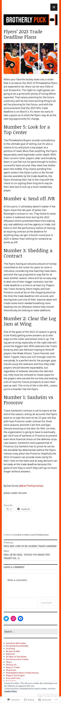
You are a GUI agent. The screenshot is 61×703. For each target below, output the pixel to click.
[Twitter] (6, 618)
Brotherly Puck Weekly (17, 646)
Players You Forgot (15, 675)
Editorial (10, 654)
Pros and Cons (13, 678)
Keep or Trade (13, 667)
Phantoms (11, 670)
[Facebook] (20, 618)
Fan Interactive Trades (17, 659)
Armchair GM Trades (16, 643)
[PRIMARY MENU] (53, 7)
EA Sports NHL (13, 651)
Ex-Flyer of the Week (16, 656)
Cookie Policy (10, 691)
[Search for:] (30, 631)
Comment (46, 602)
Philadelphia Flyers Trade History (22, 672)
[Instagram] (13, 618)
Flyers (9, 662)
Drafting (10, 648)
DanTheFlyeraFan (31, 485)
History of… (12, 664)
